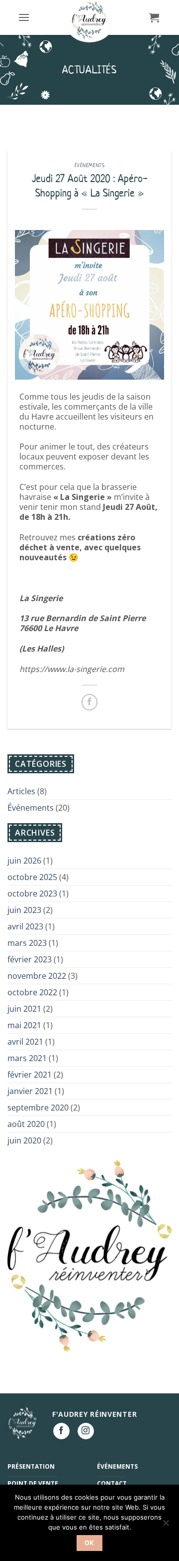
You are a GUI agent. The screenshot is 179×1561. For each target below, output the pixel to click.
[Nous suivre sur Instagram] (86, 1431)
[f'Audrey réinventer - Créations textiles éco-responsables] (89, 21)
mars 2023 (27, 942)
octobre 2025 (32, 877)
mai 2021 (24, 1025)
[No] (166, 1526)
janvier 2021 (30, 1091)
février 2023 (29, 959)
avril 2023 (25, 926)
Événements (90, 165)
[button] (24, 17)
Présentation (31, 1466)
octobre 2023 (32, 893)
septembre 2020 (38, 1107)
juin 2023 (24, 909)
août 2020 (26, 1123)
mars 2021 (27, 1058)
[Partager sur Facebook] (90, 702)
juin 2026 (24, 860)
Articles (21, 791)
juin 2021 (24, 1008)
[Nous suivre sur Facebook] (61, 1431)
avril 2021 (25, 1041)
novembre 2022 (36, 975)
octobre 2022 (32, 992)
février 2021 (29, 1074)
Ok (89, 1543)
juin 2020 (24, 1140)
